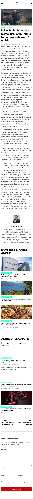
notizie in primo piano (6, 27)
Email (3, 475)
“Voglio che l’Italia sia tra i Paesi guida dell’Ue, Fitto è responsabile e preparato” (16, 385)
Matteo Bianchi (15, 278)
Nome (3, 468)
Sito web (20, 475)
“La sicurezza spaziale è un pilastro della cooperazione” (13, 361)
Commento (4, 449)
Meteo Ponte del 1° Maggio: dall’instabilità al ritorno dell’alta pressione (16, 299)
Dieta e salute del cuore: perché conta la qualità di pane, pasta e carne (15, 323)
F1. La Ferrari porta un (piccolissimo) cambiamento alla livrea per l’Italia (16, 409)
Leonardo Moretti (16, 44)
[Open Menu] (2, 3)
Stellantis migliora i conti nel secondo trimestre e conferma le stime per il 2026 (15, 275)
